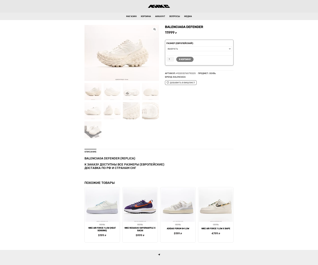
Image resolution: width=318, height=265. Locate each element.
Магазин (131, 16)
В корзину (185, 59)
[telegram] (159, 254)
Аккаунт (160, 16)
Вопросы (174, 16)
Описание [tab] (90, 151)
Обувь (212, 73)
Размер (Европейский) (179, 43)
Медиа (188, 16)
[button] (154, 29)
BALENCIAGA (179, 77)
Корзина (146, 16)
